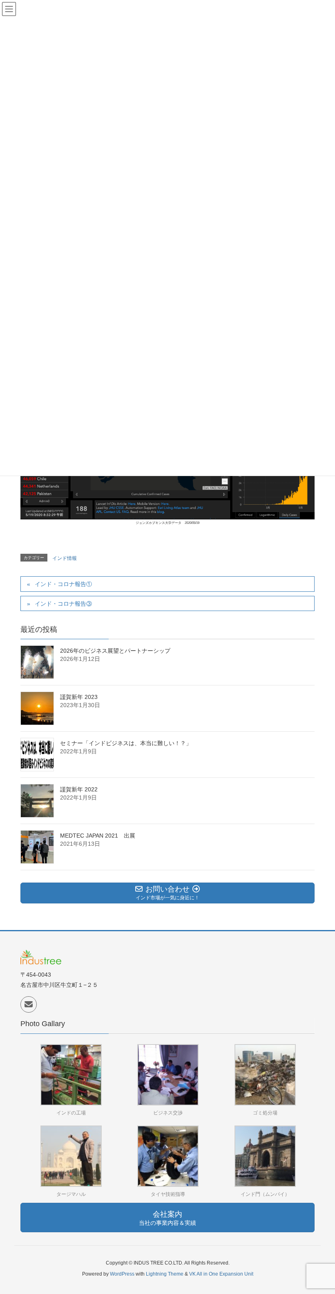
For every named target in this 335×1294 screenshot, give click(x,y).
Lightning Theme (164, 1274)
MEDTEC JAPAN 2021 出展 (97, 835)
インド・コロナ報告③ (63, 603)
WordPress (122, 1274)
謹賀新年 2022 (79, 789)
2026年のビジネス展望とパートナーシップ (115, 650)
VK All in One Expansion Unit (221, 1274)
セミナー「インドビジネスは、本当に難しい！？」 (126, 743)
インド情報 (64, 558)
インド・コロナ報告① (63, 584)
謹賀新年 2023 (79, 697)
